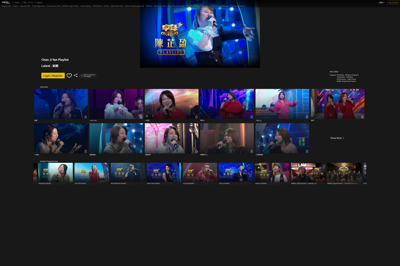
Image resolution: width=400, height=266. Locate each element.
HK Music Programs (352, 75)
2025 (336, 71)
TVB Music (349, 77)
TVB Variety (341, 77)
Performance (341, 79)
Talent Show (351, 79)
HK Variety (340, 75)
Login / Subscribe (393, 2)
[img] (5, 2)
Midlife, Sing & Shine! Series (346, 81)
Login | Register (53, 75)
